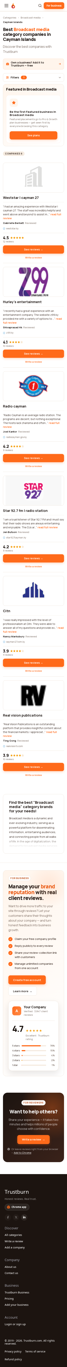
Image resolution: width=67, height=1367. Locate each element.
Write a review (33, 257)
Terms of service (35, 1351)
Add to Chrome (22, 1152)
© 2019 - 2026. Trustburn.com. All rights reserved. (30, 1342)
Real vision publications (22, 715)
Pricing (9, 1298)
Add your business (16, 1304)
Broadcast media (31, 17)
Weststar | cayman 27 (21, 197)
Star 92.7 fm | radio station (25, 510)
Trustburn (17, 1191)
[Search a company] (40, 5)
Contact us (11, 1273)
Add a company (15, 1247)
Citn (6, 611)
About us (10, 1267)
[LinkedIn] (24, 1217)
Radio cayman (14, 406)
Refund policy (13, 1359)
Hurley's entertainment (22, 302)
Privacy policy (13, 1351)
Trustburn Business (17, 1292)
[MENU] (6, 5)
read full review (48, 527)
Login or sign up (15, 1324)
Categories (9, 17)
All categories (13, 1235)
